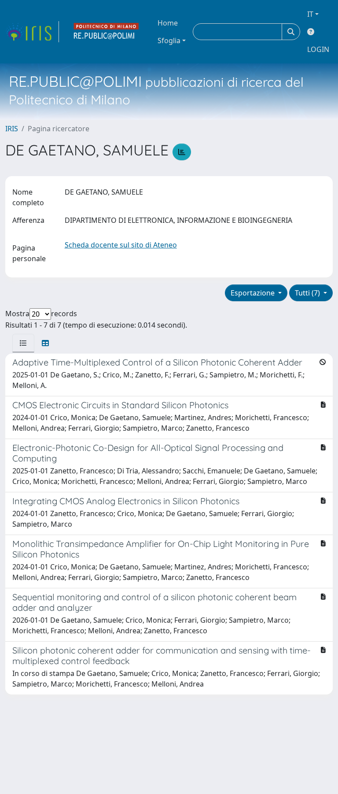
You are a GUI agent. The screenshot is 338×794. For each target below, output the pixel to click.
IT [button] (310, 14)
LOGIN (318, 49)
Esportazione (253, 293)
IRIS (11, 128)
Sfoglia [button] (169, 40)
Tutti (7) (308, 293)
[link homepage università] (106, 31)
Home (168, 23)
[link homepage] (32, 31)
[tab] (23, 343)
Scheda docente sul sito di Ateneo (121, 245)
